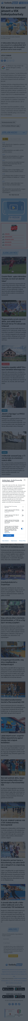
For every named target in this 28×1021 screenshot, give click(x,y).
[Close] (25, 480)
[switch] (22, 510)
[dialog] (14, 511)
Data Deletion (5, 540)
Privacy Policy (22, 540)
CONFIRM (8, 535)
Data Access (14, 540)
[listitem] (14, 507)
